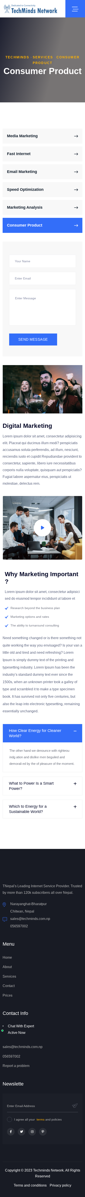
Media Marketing (22, 136)
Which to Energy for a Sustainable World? (28, 809)
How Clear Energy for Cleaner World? (35, 733)
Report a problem (16, 1066)
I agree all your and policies (38, 1119)
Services (9, 976)
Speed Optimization (25, 189)
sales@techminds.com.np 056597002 (30, 922)
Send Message (33, 339)
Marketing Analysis (24, 207)
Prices (7, 995)
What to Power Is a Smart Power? (31, 786)
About (7, 967)
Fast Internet (19, 154)
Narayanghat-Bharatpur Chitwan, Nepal (28, 907)
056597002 (11, 1056)
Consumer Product (24, 225)
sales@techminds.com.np (22, 1047)
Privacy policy (60, 1185)
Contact (9, 986)
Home (7, 957)
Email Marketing (22, 171)
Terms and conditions (30, 1185)
